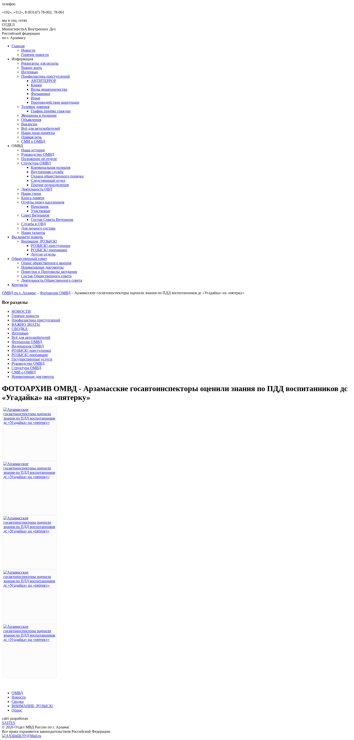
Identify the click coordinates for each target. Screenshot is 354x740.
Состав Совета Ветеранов (52, 219)
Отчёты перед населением (42, 202)
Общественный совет (29, 259)
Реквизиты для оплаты (40, 63)
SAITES (8, 723)
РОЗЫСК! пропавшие (49, 250)
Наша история (33, 150)
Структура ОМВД (36, 163)
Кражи (36, 85)
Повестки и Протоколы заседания (49, 272)
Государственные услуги (32, 359)
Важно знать (31, 68)
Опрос (17, 710)
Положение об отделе (39, 159)
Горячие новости (35, 55)
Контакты (20, 285)
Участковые (40, 211)
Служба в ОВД (33, 224)
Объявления (31, 120)
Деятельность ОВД (36, 189)
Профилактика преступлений (45, 76)
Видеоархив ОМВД (28, 346)
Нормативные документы (42, 267)
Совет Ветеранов (35, 215)
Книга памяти (32, 198)
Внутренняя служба (47, 172)
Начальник (40, 206)
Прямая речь (31, 137)
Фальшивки (40, 94)
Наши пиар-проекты (38, 133)
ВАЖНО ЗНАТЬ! (26, 324)
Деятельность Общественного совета (51, 280)
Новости (28, 50)
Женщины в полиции (39, 115)
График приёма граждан (51, 111)
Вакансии (29, 124)
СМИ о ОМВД (33, 141)
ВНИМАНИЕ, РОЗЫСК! (32, 706)
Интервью (29, 72)
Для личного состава (38, 228)
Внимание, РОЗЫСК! (39, 241)
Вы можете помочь (27, 237)
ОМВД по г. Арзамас (19, 293)
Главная (18, 46)
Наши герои (31, 193)
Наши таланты (33, 233)
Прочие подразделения (50, 185)
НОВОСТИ (21, 311)
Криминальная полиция (50, 167)
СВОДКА (20, 329)
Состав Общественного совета (46, 276)
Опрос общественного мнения (46, 263)
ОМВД (17, 693)
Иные (35, 98)
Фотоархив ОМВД (55, 293)
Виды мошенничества (49, 89)
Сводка (18, 701)
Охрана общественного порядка (57, 176)
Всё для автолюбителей (40, 128)
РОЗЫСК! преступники (50, 246)
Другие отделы (43, 254)
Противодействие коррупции (55, 102)
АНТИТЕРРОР (43, 81)
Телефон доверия (35, 107)
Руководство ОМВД (37, 154)
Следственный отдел (48, 180)
